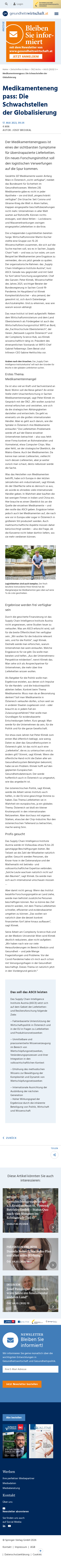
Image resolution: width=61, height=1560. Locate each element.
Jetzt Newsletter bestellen (22, 1384)
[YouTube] (9, 1526)
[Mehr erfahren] (9, 1322)
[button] (56, 13)
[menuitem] (7, 4)
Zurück (11, 1138)
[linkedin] (4, 1526)
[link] (25, 13)
